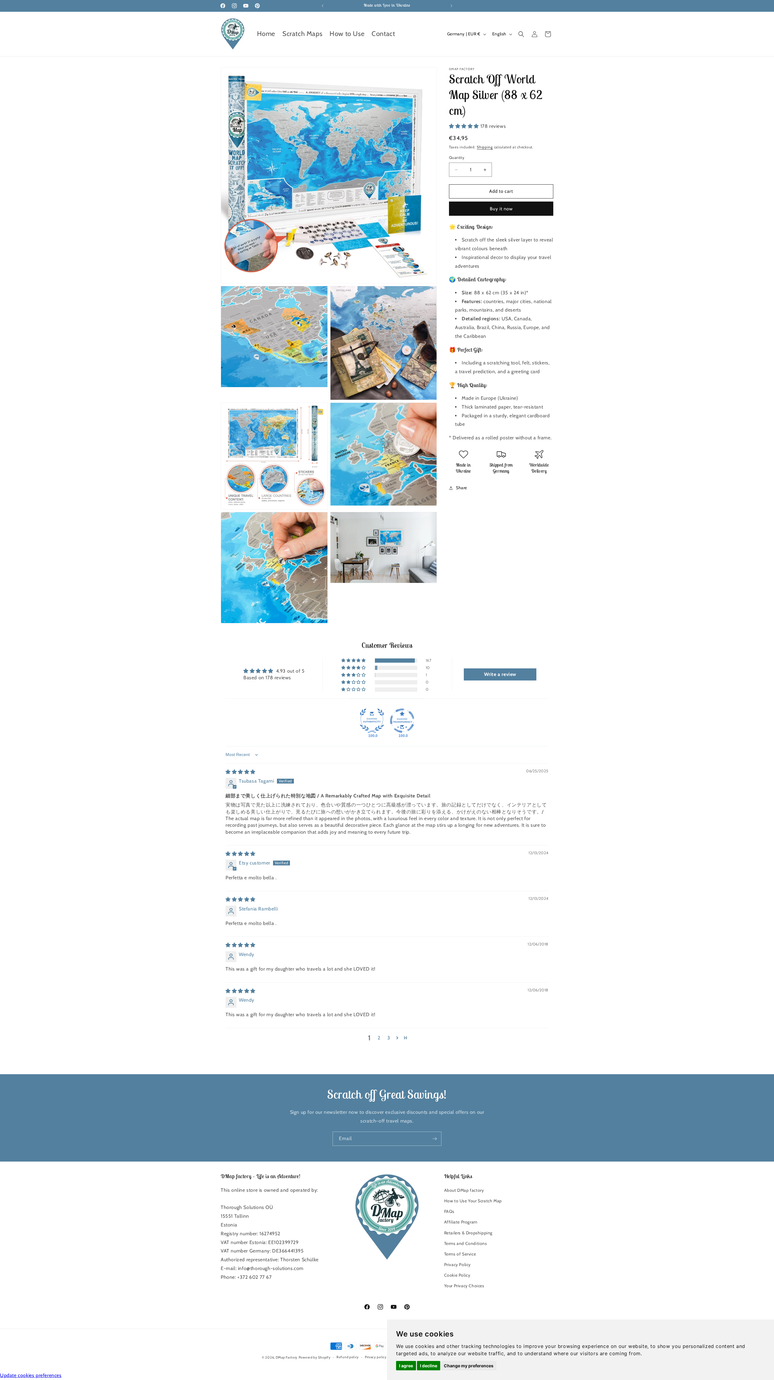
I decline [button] (428, 1365)
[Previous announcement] (322, 5)
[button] (521, 34)
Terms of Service (460, 1253)
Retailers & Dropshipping (468, 1232)
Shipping (485, 147)
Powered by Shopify (315, 1357)
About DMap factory (464, 1190)
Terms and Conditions (465, 1243)
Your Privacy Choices (464, 1285)
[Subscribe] (434, 1139)
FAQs (449, 1211)
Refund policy (348, 1357)
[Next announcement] (451, 5)
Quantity (456, 157)
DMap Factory (287, 1357)
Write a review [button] (500, 674)
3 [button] (388, 1038)
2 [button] (379, 1038)
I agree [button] (406, 1365)
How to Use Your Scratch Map (473, 1200)
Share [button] (461, 488)
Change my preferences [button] (468, 1365)
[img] (240, 772)
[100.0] (372, 721)
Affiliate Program (460, 1222)
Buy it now (501, 209)
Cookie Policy (457, 1275)
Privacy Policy (457, 1264)
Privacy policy (376, 1357)
